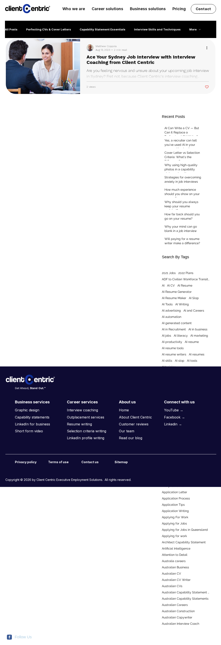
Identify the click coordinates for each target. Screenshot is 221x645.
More (193, 29)
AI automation (171, 317)
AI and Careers (193, 310)
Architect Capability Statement (184, 542)
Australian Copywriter (177, 617)
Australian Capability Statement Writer (185, 592)
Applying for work (174, 536)
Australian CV (171, 573)
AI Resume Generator (177, 291)
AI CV (171, 285)
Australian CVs (172, 586)
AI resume (192, 342)
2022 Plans (185, 273)
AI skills (167, 360)
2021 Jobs (169, 273)
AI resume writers (174, 354)
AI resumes (196, 354)
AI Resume (184, 285)
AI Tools (167, 304)
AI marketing (199, 335)
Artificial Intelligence (176, 548)
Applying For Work (175, 517)
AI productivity (172, 342)
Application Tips (173, 504)
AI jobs (166, 335)
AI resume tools (173, 348)
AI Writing (182, 304)
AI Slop (194, 298)
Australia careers (174, 561)
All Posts (11, 29)
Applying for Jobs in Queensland (185, 529)
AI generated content (177, 323)
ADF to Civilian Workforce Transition (185, 279)
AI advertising (171, 310)
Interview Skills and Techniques (157, 29)
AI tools (192, 360)
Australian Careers (175, 605)
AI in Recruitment (174, 329)
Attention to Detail (174, 554)
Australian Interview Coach (180, 623)
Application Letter (174, 492)
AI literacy (181, 335)
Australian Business (175, 567)
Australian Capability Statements (185, 598)
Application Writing (175, 511)
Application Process (176, 498)
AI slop (179, 360)
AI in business (197, 329)
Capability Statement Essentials (102, 29)
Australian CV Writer (176, 580)
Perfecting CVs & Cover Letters (48, 29)
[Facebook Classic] (9, 637)
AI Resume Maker (174, 298)
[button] (73, 8)
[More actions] (208, 47)
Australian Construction (178, 611)
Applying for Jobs (174, 523)
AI (163, 285)
